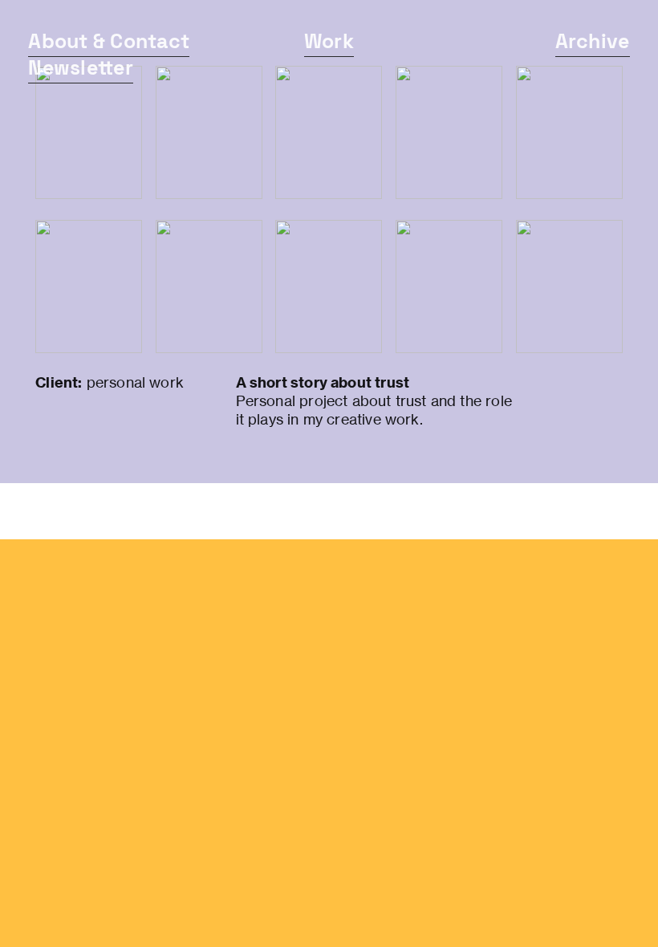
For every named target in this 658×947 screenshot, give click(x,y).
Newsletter (80, 67)
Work (329, 41)
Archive (592, 41)
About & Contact (108, 41)
